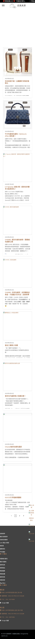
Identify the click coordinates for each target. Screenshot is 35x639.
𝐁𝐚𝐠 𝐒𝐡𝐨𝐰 (2, 583)
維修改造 (2, 577)
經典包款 (2, 564)
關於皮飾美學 (4, 536)
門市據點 (2, 552)
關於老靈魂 (3, 561)
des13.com (4, 636)
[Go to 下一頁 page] (23, 516)
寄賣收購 (2, 574)
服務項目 (2, 549)
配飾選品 (2, 567)
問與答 (2, 545)
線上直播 (31, 510)
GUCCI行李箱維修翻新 (13, 497)
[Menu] (3, 5)
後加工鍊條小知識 (11, 345)
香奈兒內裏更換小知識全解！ (15, 396)
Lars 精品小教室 (4, 542)
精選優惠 (2, 571)
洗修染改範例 (4, 539)
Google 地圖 (5, 603)
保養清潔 (2, 580)
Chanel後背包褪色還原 (13, 447)
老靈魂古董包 (31, 519)
